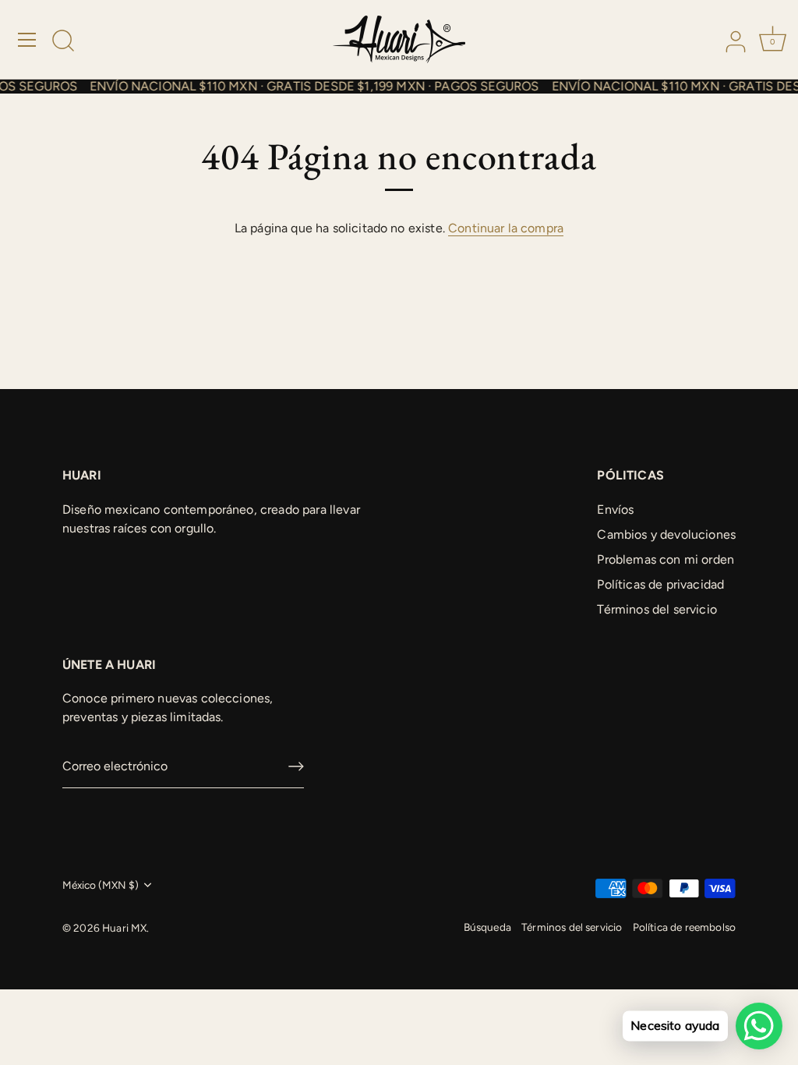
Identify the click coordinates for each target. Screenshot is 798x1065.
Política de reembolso (684, 927)
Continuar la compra (505, 228)
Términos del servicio (656, 609)
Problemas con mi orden (665, 559)
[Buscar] (63, 42)
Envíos (615, 509)
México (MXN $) (100, 885)
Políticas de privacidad (660, 584)
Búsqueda (487, 927)
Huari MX (124, 928)
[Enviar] (296, 766)
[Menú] (27, 40)
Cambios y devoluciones (666, 534)
